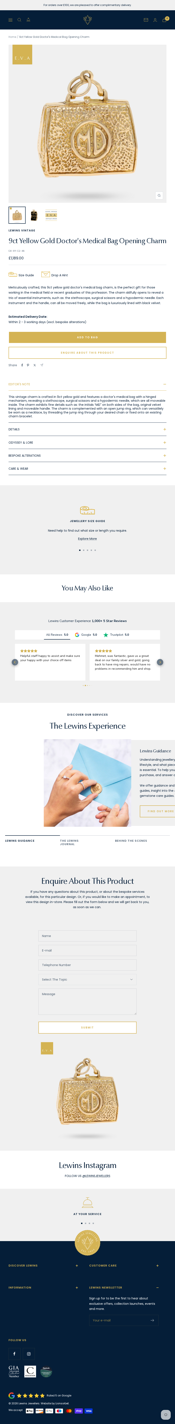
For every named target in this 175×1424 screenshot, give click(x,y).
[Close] (151, 640)
